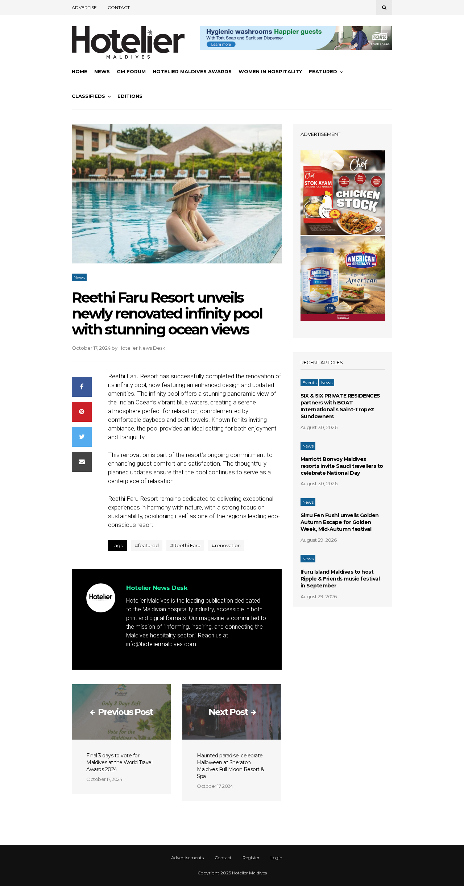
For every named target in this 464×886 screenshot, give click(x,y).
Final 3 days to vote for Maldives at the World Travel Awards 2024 (119, 762)
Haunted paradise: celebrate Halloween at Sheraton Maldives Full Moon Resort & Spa (230, 765)
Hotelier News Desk (142, 348)
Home (79, 71)
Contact (119, 7)
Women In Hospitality (270, 71)
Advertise (84, 7)
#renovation (226, 545)
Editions (129, 96)
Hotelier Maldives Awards (192, 71)
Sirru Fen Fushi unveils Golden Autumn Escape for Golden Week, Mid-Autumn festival (340, 522)
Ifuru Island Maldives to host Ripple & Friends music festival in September (340, 579)
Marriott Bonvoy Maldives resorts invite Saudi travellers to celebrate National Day (342, 466)
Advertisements (187, 858)
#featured (147, 545)
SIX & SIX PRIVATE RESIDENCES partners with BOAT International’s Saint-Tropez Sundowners (340, 406)
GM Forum (131, 71)
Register (251, 858)
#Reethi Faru (185, 545)
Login (276, 858)
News (102, 71)
